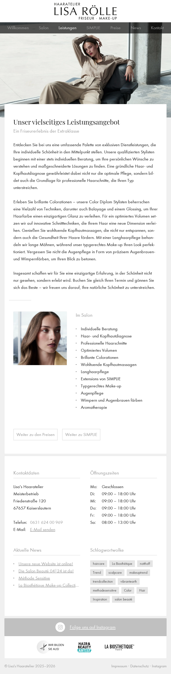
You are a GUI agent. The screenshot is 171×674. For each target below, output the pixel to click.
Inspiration (100, 599)
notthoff (145, 563)
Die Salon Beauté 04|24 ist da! (46, 570)
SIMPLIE (93, 27)
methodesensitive (104, 590)
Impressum (119, 666)
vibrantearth (128, 581)
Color (128, 590)
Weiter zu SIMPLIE (81, 434)
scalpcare (115, 572)
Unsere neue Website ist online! (45, 563)
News (136, 27)
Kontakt (157, 27)
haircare (98, 563)
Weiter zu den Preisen (35, 434)
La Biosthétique (122, 563)
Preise (115, 27)
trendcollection (103, 581)
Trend (97, 572)
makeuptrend (138, 572)
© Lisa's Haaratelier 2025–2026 (29, 666)
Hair (142, 590)
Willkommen (18, 27)
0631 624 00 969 (46, 522)
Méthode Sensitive (34, 578)
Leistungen (67, 27)
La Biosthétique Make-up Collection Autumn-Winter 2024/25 (71, 585)
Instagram (159, 666)
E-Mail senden (42, 529)
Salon (44, 27)
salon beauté (123, 599)
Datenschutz (139, 666)
